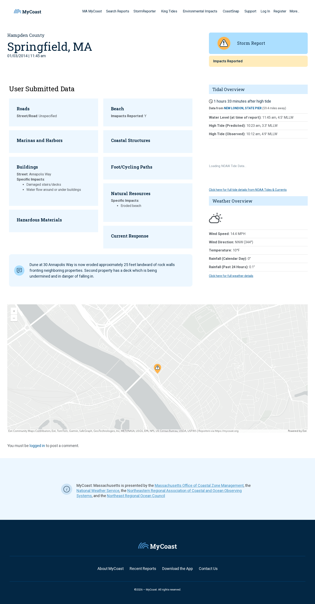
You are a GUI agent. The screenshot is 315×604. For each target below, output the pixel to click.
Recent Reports (143, 568)
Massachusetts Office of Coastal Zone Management (199, 485)
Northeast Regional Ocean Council (136, 495)
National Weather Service (97, 490)
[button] (157, 11)
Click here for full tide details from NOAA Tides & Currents (248, 189)
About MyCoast (111, 568)
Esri (305, 431)
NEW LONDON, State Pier (243, 108)
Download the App (177, 568)
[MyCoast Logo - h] (27, 11)
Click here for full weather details (231, 276)
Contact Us (208, 568)
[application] (157, 368)
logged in (37, 445)
